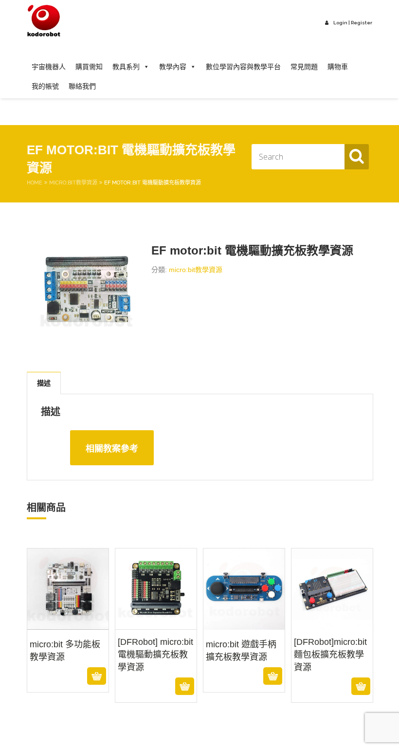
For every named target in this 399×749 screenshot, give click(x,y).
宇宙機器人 (49, 67)
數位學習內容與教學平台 (243, 67)
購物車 (337, 67)
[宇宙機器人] (44, 21)
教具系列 (126, 67)
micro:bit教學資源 (73, 183)
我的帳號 (45, 86)
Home (34, 183)
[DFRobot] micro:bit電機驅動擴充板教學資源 (156, 653)
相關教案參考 (112, 449)
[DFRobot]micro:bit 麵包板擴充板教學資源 (332, 653)
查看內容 (67, 676)
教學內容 (172, 67)
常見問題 (304, 67)
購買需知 (89, 67)
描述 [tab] (44, 383)
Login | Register (352, 22)
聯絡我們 (82, 86)
